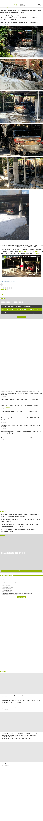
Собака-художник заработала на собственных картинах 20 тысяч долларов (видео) (20, 309)
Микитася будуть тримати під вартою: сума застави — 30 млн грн (18, 438)
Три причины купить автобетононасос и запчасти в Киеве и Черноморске (21, 708)
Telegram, (21, 251)
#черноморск (9, 281)
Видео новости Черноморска (12, 302)
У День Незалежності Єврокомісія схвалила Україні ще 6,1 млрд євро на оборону (20, 426)
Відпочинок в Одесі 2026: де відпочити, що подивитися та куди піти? (19, 405)
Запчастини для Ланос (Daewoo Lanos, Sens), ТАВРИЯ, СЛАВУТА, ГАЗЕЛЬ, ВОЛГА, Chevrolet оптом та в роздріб (21, 701)
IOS (33, 253)
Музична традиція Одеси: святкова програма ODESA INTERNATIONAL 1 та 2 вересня (21, 418)
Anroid (37, 253)
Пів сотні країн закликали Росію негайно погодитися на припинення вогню (19, 400)
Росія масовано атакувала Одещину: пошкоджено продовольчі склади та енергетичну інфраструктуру (21, 432)
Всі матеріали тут (21, 316)
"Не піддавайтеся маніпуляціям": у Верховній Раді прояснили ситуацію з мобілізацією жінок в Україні (20, 412)
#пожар (5, 281)
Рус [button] (39, 5)
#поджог (1, 281)
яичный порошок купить (8, 764)
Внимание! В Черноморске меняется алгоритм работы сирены (16, 306)
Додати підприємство (21, 597)
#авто (14, 281)
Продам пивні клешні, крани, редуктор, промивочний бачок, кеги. (19, 695)
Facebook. (37, 251)
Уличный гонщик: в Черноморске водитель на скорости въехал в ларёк (18, 313)
